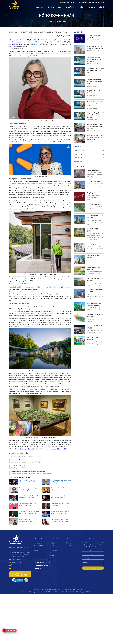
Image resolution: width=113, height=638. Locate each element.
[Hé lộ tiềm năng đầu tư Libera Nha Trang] (79, 94)
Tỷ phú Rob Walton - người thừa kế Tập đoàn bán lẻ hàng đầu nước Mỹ (61, 482)
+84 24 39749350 (16, 559)
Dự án (60, 7)
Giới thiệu (50, 7)
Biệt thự (52, 545)
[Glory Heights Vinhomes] (79, 196)
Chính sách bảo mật (80, 589)
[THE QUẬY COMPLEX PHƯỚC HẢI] (79, 38)
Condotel (52, 548)
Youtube (68, 545)
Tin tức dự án (89, 154)
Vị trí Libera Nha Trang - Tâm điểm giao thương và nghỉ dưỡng (94, 59)
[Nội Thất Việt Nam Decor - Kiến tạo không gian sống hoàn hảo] (79, 127)
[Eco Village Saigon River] (79, 207)
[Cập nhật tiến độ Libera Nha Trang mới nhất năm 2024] (79, 83)
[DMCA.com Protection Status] (26, 580)
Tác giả (65, 589)
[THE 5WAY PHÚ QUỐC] (79, 185)
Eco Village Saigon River (94, 204)
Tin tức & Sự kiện (89, 150)
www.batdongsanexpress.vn (19, 568)
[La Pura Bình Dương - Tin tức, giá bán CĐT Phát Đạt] (79, 49)
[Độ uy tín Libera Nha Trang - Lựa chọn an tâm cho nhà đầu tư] (79, 105)
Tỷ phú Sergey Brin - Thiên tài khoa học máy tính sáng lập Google (60, 513)
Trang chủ (39, 7)
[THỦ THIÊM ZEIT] (79, 247)
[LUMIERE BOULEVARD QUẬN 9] (79, 259)
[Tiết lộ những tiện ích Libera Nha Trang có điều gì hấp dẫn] (79, 71)
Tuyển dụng (91, 7)
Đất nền (52, 555)
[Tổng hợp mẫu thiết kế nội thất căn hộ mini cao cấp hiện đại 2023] (79, 138)
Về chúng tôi (37, 543)
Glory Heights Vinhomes (94, 193)
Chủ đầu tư (70, 7)
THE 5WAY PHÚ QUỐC (94, 181)
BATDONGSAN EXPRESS (37, 44)
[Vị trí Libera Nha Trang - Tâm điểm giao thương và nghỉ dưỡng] (79, 60)
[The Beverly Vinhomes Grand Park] (79, 270)
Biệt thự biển (53, 550)
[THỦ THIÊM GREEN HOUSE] (79, 232)
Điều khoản (70, 589)
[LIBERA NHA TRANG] (79, 173)
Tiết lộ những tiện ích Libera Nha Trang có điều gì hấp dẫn (95, 70)
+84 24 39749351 (16, 562)
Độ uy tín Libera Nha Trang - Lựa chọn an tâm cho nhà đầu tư (95, 104)
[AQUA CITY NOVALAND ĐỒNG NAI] (79, 340)
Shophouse (53, 553)
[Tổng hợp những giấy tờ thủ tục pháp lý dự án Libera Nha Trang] (79, 116)
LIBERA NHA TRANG (93, 170)
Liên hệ (101, 7)
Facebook (68, 543)
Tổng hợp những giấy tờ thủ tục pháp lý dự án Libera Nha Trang (95, 115)
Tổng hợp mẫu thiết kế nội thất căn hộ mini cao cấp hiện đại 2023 (94, 137)
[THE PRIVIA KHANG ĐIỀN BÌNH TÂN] (79, 219)
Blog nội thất (89, 161)
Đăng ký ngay (93, 568)
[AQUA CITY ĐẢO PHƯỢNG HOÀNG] (79, 282)
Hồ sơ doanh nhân (60, 21)
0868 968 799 (70, 2)
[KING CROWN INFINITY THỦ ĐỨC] (79, 293)
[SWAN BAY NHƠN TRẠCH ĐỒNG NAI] (79, 318)
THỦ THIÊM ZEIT (92, 244)
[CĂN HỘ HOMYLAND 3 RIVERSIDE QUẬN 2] (79, 306)
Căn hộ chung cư (54, 543)
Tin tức (80, 7)
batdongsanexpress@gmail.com (94, 2)
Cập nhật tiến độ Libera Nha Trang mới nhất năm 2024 (94, 81)
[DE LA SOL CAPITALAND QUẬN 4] (79, 329)
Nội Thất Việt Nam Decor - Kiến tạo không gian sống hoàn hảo (95, 126)
